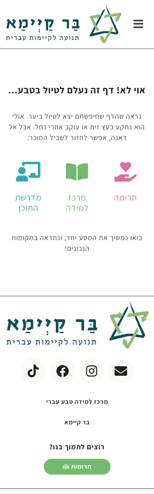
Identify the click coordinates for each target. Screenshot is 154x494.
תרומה (125, 197)
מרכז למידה (77, 202)
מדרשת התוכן (28, 202)
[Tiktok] (33, 371)
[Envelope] (120, 371)
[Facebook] (62, 371)
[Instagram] (91, 371)
